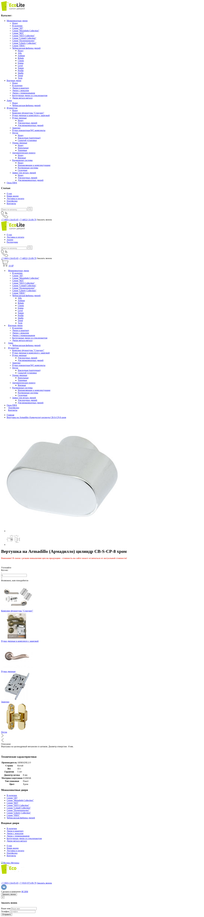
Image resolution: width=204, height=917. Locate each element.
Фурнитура (12, 108)
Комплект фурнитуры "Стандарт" (28, 113)
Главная (10, 415)
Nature (21, 68)
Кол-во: (4, 570)
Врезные (22, 158)
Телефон (5, 911)
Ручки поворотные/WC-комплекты (28, 130)
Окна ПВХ (12, 183)
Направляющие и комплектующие (34, 165)
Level (20, 65)
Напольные (23, 148)
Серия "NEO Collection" (23, 35)
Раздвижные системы (22, 160)
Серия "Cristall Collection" (24, 38)
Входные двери (14, 80)
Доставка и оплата (15, 198)
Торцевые (22, 150)
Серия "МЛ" (18, 33)
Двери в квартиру (20, 88)
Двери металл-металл (22, 98)
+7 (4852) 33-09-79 (27, 219)
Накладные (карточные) (29, 138)
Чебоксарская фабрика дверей (26, 48)
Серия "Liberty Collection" (24, 43)
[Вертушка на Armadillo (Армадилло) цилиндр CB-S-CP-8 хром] (62, 531)
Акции (10, 239)
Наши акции (13, 196)
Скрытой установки (27, 140)
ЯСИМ (24, 891)
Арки (9, 100)
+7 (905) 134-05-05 (9, 219)
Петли (15, 133)
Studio (20, 73)
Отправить (6, 914)
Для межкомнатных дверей (30, 125)
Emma (20, 63)
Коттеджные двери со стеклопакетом (29, 95)
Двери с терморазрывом (23, 93)
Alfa (20, 53)
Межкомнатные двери (17, 21)
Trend (20, 75)
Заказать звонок (44, 883)
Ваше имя (5, 908)
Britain (21, 58)
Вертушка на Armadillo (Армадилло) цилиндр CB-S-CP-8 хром (36, 417)
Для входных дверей (27, 123)
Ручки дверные (19, 118)
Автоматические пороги (23, 153)
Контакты (11, 203)
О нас (9, 193)
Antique (21, 55)
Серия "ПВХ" (18, 45)
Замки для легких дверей (24, 173)
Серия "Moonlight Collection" (25, 30)
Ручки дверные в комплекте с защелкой (31, 115)
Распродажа (12, 242)
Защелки (16, 128)
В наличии (17, 26)
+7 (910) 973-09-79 (27, 883)
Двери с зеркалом (20, 90)
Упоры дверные (19, 143)
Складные (22, 170)
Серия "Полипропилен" (23, 40)
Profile (21, 70)
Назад (15, 23)
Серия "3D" (17, 28)
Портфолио (12, 201)
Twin (20, 78)
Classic (21, 60)
